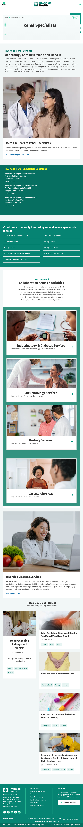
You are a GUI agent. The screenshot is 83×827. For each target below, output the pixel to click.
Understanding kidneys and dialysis (19, 644)
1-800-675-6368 (69, 802)
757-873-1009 (10, 193)
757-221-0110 (9, 205)
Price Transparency (36, 797)
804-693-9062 (10, 181)
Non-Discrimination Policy (22, 825)
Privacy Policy (7, 825)
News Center (34, 788)
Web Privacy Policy (38, 825)
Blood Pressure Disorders (13, 236)
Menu (4, 5)
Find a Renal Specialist (15, 155)
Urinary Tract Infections (13, 259)
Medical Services (15, 17)
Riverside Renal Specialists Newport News (41, 819)
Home (6, 17)
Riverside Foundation (37, 805)
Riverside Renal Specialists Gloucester (47, 821)
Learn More (10, 594)
